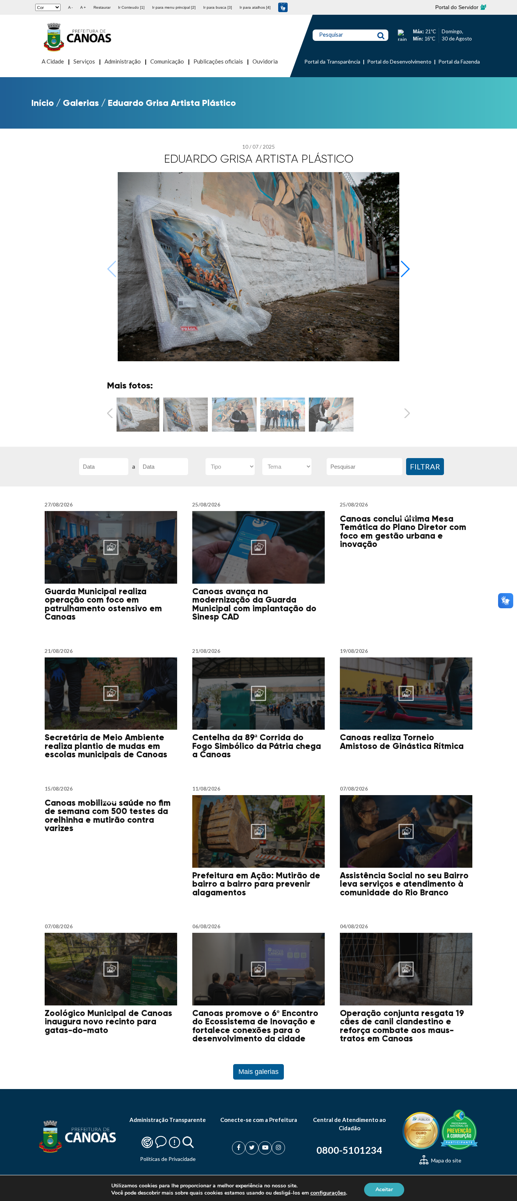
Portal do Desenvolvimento (399, 61)
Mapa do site (445, 1160)
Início (42, 102)
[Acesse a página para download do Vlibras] (283, 7)
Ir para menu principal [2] (174, 7)
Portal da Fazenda (459, 61)
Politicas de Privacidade (168, 1159)
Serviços (84, 61)
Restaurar (102, 7)
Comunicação (167, 61)
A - (70, 7)
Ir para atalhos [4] (255, 7)
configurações (328, 1192)
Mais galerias (258, 1071)
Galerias (81, 102)
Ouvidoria (265, 61)
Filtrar (425, 466)
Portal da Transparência (332, 61)
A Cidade (53, 61)
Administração (122, 61)
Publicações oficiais (218, 61)
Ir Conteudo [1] (131, 7)
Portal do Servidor (457, 7)
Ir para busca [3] (217, 7)
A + (83, 7)
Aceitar (384, 1189)
